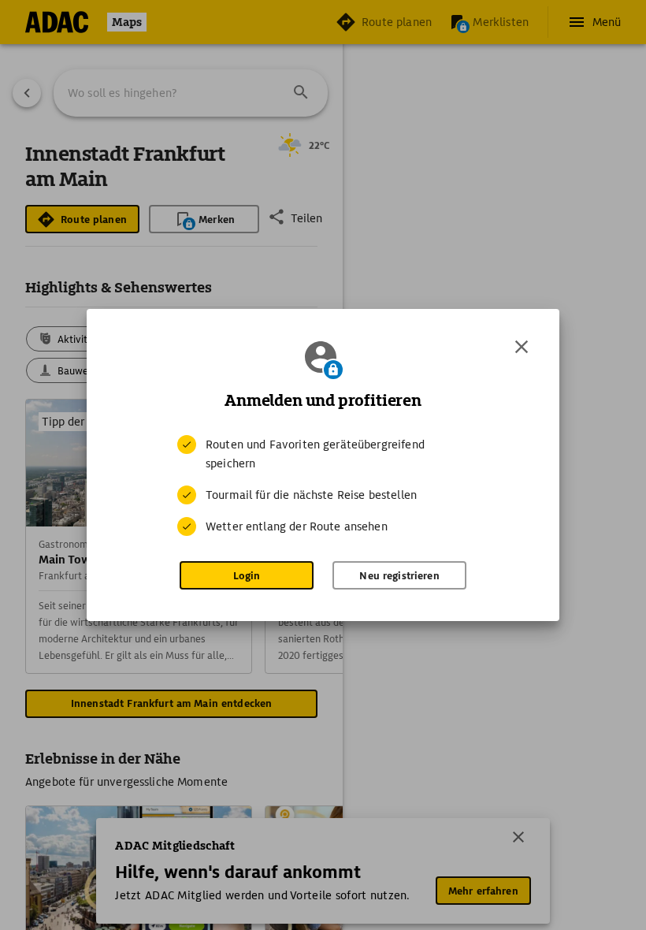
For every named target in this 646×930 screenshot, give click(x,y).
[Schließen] (521, 347)
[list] (323, 485)
